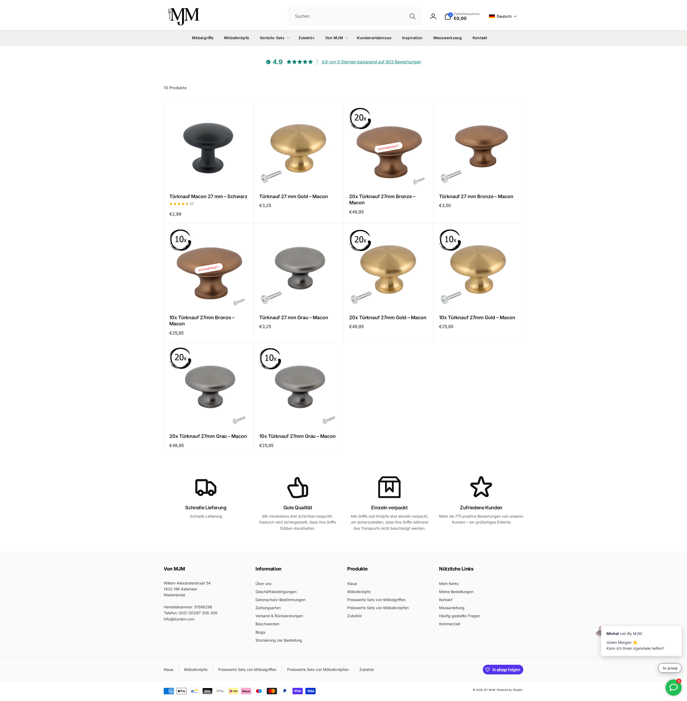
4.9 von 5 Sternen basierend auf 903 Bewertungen (371, 61)
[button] (503, 16)
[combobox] (355, 16)
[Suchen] (412, 16)
